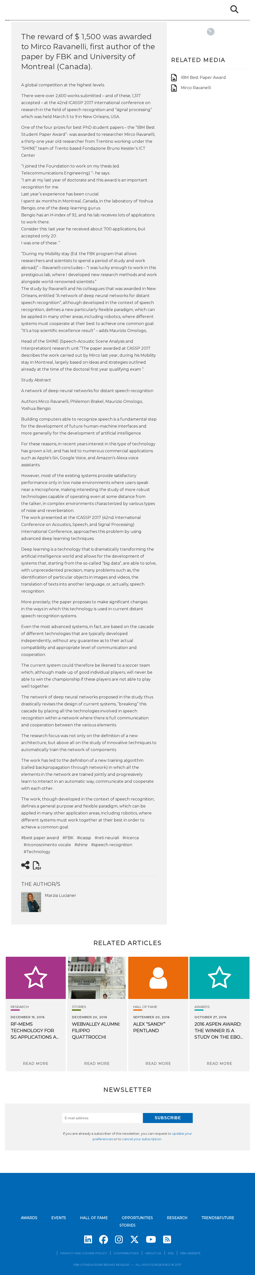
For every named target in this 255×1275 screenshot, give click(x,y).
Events (58, 1218)
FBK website (190, 1253)
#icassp (84, 837)
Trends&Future (217, 1218)
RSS (171, 1253)
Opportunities (137, 1218)
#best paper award (40, 837)
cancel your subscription (141, 1139)
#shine (81, 844)
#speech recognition (111, 844)
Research (20, 1007)
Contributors (126, 1253)
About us (153, 1253)
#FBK (68, 837)
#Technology (37, 851)
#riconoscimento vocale (47, 844)
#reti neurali (107, 837)
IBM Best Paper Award (203, 77)
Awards (202, 1007)
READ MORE (36, 1063)
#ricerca (131, 837)
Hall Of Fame (145, 1007)
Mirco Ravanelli (196, 87)
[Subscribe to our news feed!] (167, 1239)
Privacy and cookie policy (83, 1253)
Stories (79, 1007)
